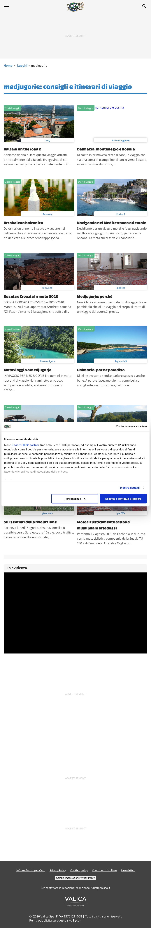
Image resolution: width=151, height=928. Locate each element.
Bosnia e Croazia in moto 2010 (31, 296)
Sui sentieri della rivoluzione (30, 522)
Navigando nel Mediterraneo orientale (111, 222)
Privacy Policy (58, 870)
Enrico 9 (120, 214)
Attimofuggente (120, 140)
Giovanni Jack (47, 361)
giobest (121, 287)
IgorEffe (120, 513)
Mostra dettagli (130, 487)
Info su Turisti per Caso (30, 870)
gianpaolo (47, 513)
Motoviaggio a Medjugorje (27, 370)
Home (8, 66)
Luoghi (22, 66)
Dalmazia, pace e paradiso (101, 370)
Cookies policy (79, 870)
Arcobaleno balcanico (23, 222)
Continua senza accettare (131, 426)
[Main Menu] (6, 6)
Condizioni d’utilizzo (104, 870)
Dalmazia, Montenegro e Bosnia (106, 149)
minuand (47, 287)
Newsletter (128, 870)
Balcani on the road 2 (22, 149)
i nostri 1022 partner (26, 445)
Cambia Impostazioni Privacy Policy (75, 877)
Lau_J (47, 140)
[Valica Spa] (75, 905)
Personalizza (72, 498)
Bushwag (47, 214)
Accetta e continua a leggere (123, 498)
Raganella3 (121, 361)
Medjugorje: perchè (94, 296)
